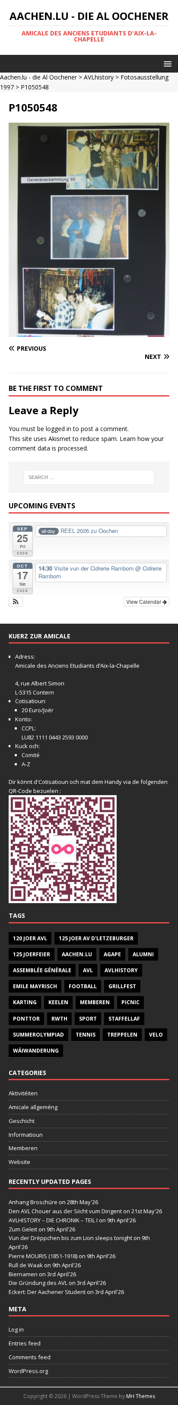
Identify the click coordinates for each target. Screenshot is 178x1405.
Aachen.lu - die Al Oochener (38, 77)
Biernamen (23, 1274)
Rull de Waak (26, 1265)
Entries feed (25, 1343)
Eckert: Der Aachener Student (47, 1292)
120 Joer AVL (30, 938)
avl (88, 970)
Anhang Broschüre (33, 1202)
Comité (31, 755)
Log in (16, 1329)
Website (19, 1162)
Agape (112, 954)
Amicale (25, 665)
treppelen (122, 1034)
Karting (25, 1002)
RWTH (59, 1018)
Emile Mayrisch (35, 986)
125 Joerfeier (31, 954)
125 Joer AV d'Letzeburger (96, 938)
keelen (58, 1002)
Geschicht (22, 1121)
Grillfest (122, 986)
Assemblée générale (42, 970)
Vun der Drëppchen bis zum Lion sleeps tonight (70, 1238)
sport (88, 1018)
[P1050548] (89, 332)
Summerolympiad (38, 1034)
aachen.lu (77, 954)
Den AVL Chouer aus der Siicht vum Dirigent (65, 1211)
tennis (85, 1034)
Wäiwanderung (36, 1050)
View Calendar (144, 601)
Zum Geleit (23, 1229)
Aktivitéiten (23, 1093)
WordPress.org (28, 1371)
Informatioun (26, 1135)
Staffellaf (124, 1018)
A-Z (26, 764)
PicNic (130, 1002)
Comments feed (30, 1357)
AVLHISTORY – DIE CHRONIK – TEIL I (53, 1220)
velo (156, 1034)
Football (83, 986)
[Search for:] (89, 477)
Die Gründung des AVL (38, 1283)
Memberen (95, 1002)
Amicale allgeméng (33, 1107)
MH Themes (140, 1396)
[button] (166, 63)
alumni (143, 954)
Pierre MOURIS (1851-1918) (43, 1256)
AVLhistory (99, 77)
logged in (58, 429)
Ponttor (26, 1018)
